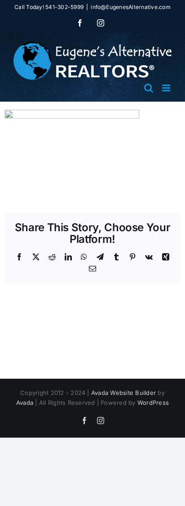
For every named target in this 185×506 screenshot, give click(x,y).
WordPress (153, 402)
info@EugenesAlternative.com (130, 7)
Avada (24, 402)
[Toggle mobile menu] (167, 88)
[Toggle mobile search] (148, 88)
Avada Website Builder (123, 392)
